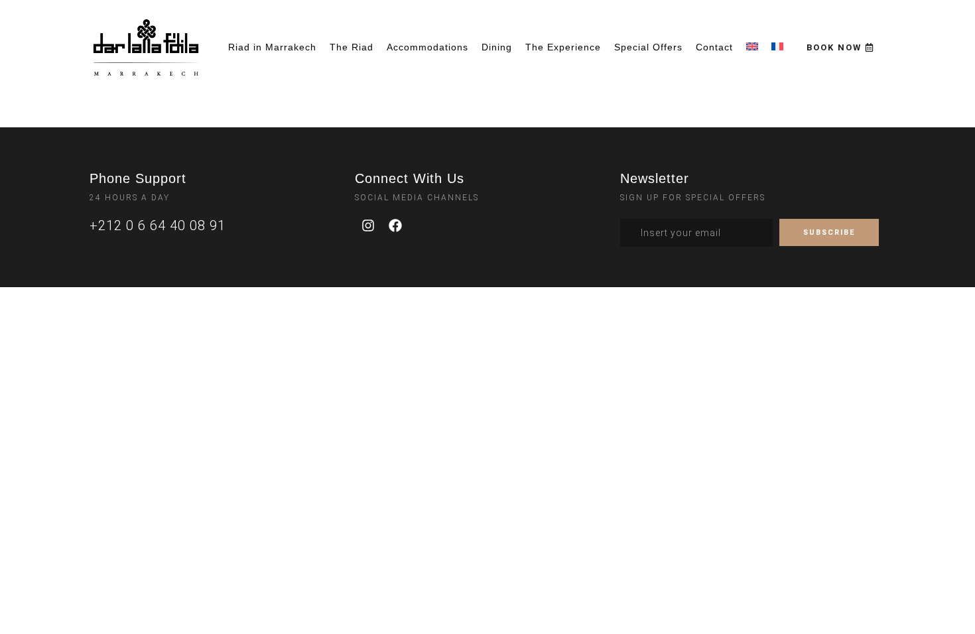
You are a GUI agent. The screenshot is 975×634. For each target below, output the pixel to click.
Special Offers (648, 47)
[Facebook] (395, 225)
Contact (714, 47)
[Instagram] (368, 225)
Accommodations (427, 47)
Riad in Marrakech (272, 47)
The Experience (563, 47)
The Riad (351, 47)
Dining (497, 47)
